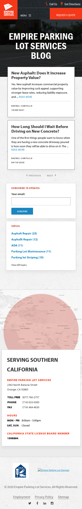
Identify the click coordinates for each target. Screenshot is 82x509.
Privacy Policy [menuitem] (44, 497)
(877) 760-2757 (30, 397)
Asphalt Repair (24, 233)
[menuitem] (66, 13)
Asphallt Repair (24, 239)
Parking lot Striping (27, 257)
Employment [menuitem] (21, 497)
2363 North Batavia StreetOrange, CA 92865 (22, 387)
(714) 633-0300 (30, 402)
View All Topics (19, 264)
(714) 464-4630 (30, 407)
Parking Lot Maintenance (31, 251)
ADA (17, 245)
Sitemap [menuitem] (63, 497)
